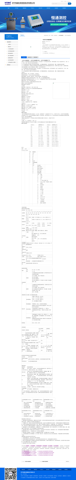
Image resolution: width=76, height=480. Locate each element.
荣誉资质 (48, 8)
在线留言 (65, 1)
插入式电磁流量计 (11, 55)
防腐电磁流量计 (10, 57)
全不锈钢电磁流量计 (11, 51)
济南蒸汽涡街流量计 (45, 461)
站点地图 (46, 477)
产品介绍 (23, 57)
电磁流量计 (9, 41)
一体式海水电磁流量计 (27, 461)
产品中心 (32, 8)
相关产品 (29, 57)
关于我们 (16, 8)
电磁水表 (9, 46)
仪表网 (52, 477)
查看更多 (8, 64)
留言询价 (35, 57)
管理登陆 (54, 477)
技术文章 (40, 8)
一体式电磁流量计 (11, 48)
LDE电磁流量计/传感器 (11, 62)
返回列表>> (67, 461)
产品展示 (52, 35)
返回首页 (62, 1)
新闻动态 (24, 8)
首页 (8, 8)
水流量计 (9, 44)
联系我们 (68, 1)
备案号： (37, 477)
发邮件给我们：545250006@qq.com (49, 53)
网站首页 (23, 469)
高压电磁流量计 (10, 53)
